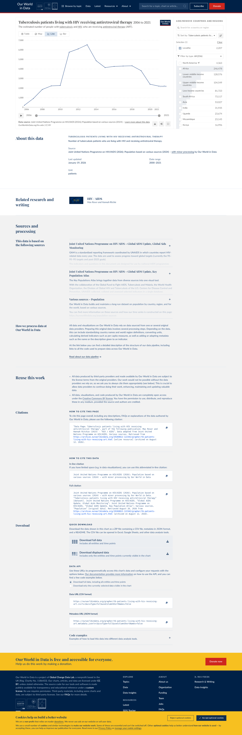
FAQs (67, 695)
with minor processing (183, 152)
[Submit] (184, 6)
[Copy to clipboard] (163, 428)
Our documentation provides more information (109, 574)
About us (163, 682)
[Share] (161, 124)
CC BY (48, 125)
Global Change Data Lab (62, 677)
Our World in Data (25, 6)
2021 (166, 115)
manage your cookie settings (128, 728)
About (125, 6)
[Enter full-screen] (168, 124)
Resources (110, 6)
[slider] (36, 115)
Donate (217, 6)
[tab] (25, 34)
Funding (163, 693)
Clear (219, 42)
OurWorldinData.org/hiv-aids (31, 125)
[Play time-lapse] (21, 115)
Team (161, 698)
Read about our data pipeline (84, 357)
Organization (165, 687)
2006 (29, 115)
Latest (97, 6)
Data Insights (129, 693)
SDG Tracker (129, 711)
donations (59, 722)
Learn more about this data (137, 122)
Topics (126, 682)
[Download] (155, 124)
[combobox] (163, 6)
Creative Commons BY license (97, 398)
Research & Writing (204, 682)
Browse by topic (73, 6)
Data (88, 6)
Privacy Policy (105, 728)
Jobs (161, 704)
